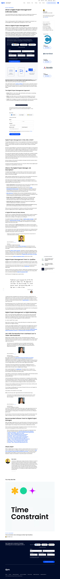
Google (24, 44)
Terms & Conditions (23, 574)
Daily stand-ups (9, 193)
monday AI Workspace (12, 432)
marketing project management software (26, 330)
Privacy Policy (31, 58)
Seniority (10, 53)
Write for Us (42, 0)
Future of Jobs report (22, 246)
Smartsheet (10, 435)
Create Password (29, 53)
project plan (27, 266)
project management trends (18, 256)
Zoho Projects (10, 441)
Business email (20, 53)
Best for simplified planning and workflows (19, 434)
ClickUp (9, 442)
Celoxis (9, 434)
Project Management (9, 7)
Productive (10, 436)
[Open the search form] (58, 2)
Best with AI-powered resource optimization (25, 432)
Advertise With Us (43, 574)
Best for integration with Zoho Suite (20, 441)
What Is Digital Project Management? (46, 24)
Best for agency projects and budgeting (20, 436)
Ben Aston (14, 459)
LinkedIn (16, 44)
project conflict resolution (15, 250)
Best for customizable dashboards (19, 435)
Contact (46, 0)
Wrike (9, 433)
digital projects (26, 300)
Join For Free (46, 17)
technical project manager (15, 220)
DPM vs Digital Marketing (47, 28)
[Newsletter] (3, 288)
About (39, 0)
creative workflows (19, 83)
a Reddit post (18, 369)
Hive (8, 437)
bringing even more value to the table (29, 254)
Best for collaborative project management (18, 437)
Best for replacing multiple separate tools (20, 442)
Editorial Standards (16, 574)
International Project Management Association (24, 357)
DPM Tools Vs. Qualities (47, 27)
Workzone (9, 440)
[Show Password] (33, 129)
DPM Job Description (46, 26)
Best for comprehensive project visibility (20, 440)
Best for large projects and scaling (17, 433)
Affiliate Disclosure (36, 574)
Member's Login (50, 0)
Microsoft (32, 44)
